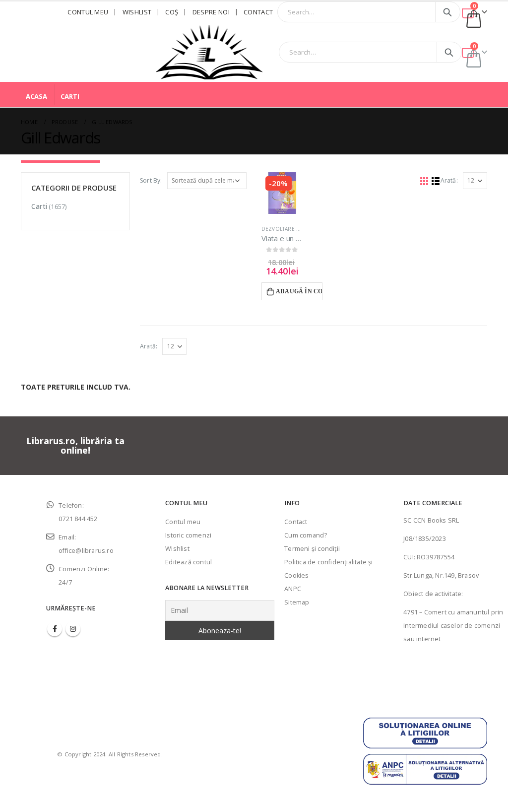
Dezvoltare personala (293, 228)
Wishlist (137, 11)
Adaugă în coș (299, 291)
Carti (70, 96)
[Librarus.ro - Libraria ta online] (209, 52)
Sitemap (296, 602)
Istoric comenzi (188, 535)
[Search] (448, 12)
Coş (171, 11)
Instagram (72, 628)
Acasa (36, 96)
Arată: (449, 180)
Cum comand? (305, 535)
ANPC (292, 589)
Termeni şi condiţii (312, 548)
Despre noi (211, 11)
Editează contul (188, 562)
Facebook (54, 628)
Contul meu (87, 11)
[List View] (435, 181)
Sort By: (151, 180)
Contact (258, 11)
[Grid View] (424, 181)
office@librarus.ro (86, 550)
